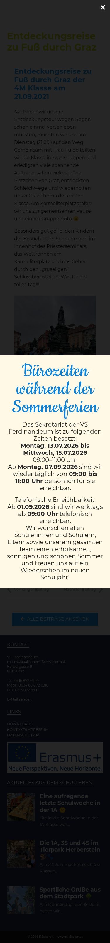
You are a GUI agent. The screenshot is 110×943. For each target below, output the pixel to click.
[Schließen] (102, 7)
